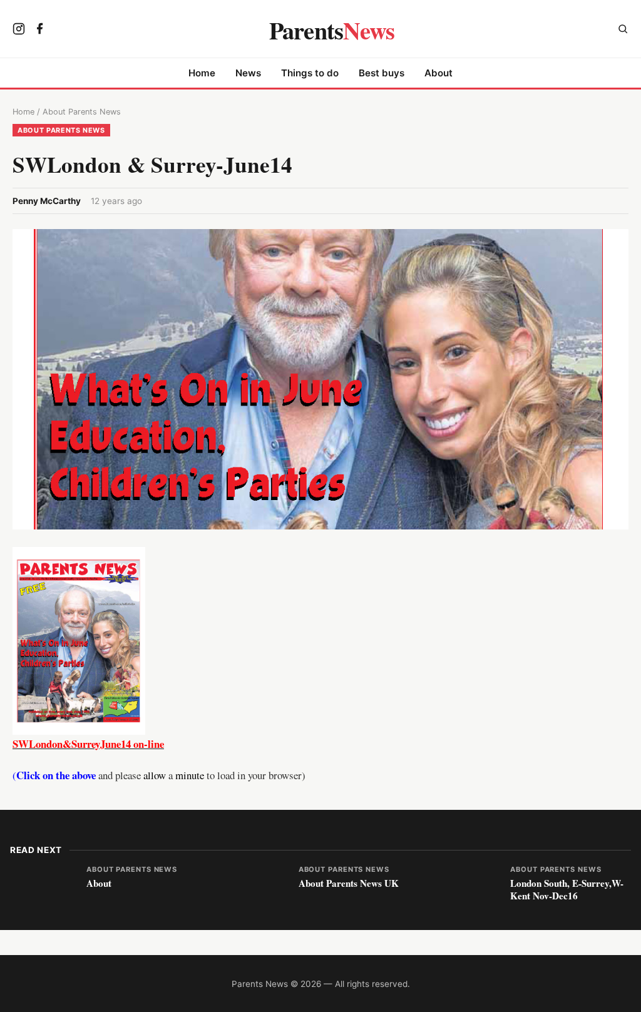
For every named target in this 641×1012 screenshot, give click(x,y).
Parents (332, 30)
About (438, 73)
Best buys (381, 73)
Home (201, 73)
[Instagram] (19, 30)
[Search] (622, 30)
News (248, 73)
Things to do (310, 73)
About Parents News (82, 111)
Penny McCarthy (47, 201)
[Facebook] (40, 30)
